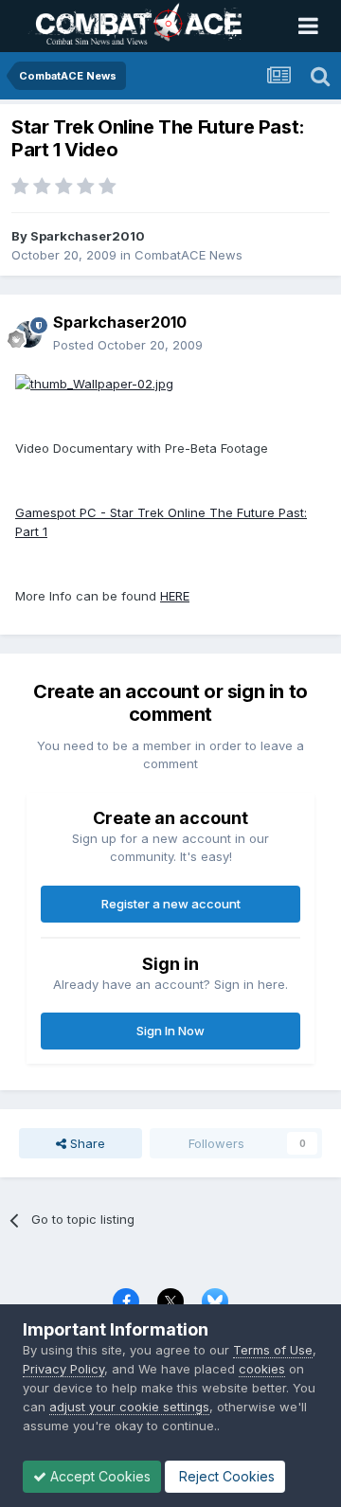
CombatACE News (188, 254)
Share (85, 1143)
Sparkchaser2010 (87, 235)
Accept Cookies (98, 1476)
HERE (174, 595)
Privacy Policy (63, 1368)
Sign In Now (170, 1030)
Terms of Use (273, 1349)
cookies (262, 1368)
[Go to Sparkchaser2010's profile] (28, 334)
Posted (128, 344)
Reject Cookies (225, 1476)
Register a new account (171, 903)
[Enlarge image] (94, 382)
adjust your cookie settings (129, 1406)
